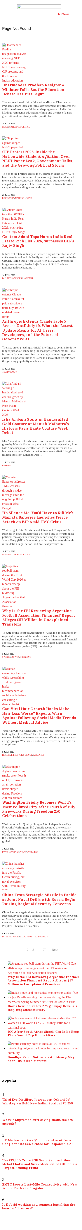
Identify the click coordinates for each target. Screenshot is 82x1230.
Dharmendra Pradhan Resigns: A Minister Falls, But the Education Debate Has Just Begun (33, 89)
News (5, 127)
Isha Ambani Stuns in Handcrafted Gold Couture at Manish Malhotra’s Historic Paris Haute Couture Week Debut (35, 426)
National (14, 127)
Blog (23, 936)
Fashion (6, 465)
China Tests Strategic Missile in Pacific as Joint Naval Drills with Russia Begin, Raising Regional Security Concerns (39, 899)
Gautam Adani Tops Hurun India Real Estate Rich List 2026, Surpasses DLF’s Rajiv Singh (38, 241)
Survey (15, 657)
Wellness (38, 755)
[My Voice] (60, 8)
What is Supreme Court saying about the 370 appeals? (37, 1121)
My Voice (63, 14)
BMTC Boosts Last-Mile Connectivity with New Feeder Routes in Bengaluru (39, 1186)
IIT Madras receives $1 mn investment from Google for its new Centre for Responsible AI (37, 1142)
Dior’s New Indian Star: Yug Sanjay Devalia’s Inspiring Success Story (42, 1008)
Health (6, 755)
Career (17, 278)
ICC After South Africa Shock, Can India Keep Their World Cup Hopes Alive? (43, 1033)
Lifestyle (17, 755)
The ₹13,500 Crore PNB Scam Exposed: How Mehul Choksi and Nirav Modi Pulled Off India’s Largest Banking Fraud (39, 1164)
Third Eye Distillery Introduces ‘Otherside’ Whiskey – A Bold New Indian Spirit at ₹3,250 (37, 1101)
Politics (25, 127)
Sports (6, 657)
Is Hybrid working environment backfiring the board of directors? (38, 1206)
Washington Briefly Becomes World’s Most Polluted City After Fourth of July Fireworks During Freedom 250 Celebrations (38, 809)
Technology (9, 372)
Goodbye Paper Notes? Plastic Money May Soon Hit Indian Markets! (41, 1059)
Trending (25, 657)
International (10, 852)
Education (8, 198)
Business (7, 278)
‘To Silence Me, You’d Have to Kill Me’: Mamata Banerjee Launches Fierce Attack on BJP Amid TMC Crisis (37, 517)
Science (27, 755)
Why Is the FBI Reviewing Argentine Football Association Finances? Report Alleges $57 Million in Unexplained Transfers (38, 617)
